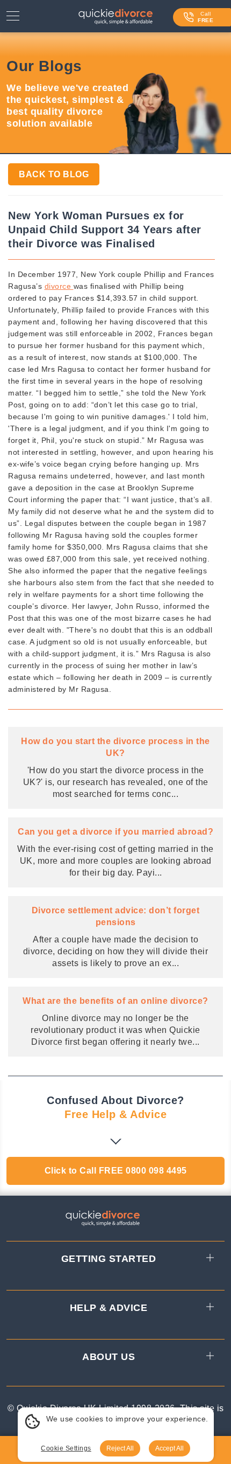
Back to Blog (54, 174)
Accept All (169, 1448)
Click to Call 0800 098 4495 (116, 1170)
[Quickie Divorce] (115, 18)
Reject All (120, 1448)
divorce (59, 286)
